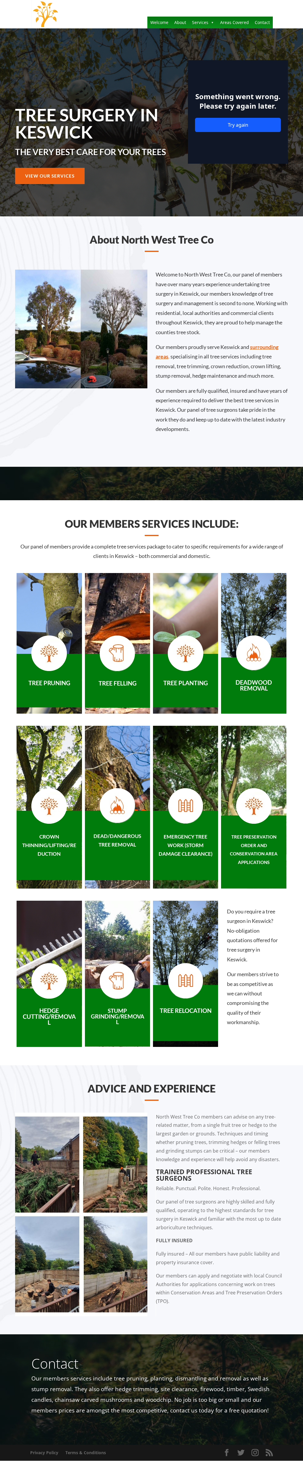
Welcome (159, 22)
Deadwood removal (254, 685)
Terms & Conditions (85, 1452)
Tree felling (117, 683)
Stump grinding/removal (117, 1016)
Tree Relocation (186, 1010)
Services (200, 22)
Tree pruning (49, 682)
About (180, 22)
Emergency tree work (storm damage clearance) (185, 845)
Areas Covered (234, 22)
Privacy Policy (44, 1452)
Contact (262, 22)
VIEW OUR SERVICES (50, 175)
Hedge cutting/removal (49, 1016)
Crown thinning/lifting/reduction (49, 845)
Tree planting (185, 682)
